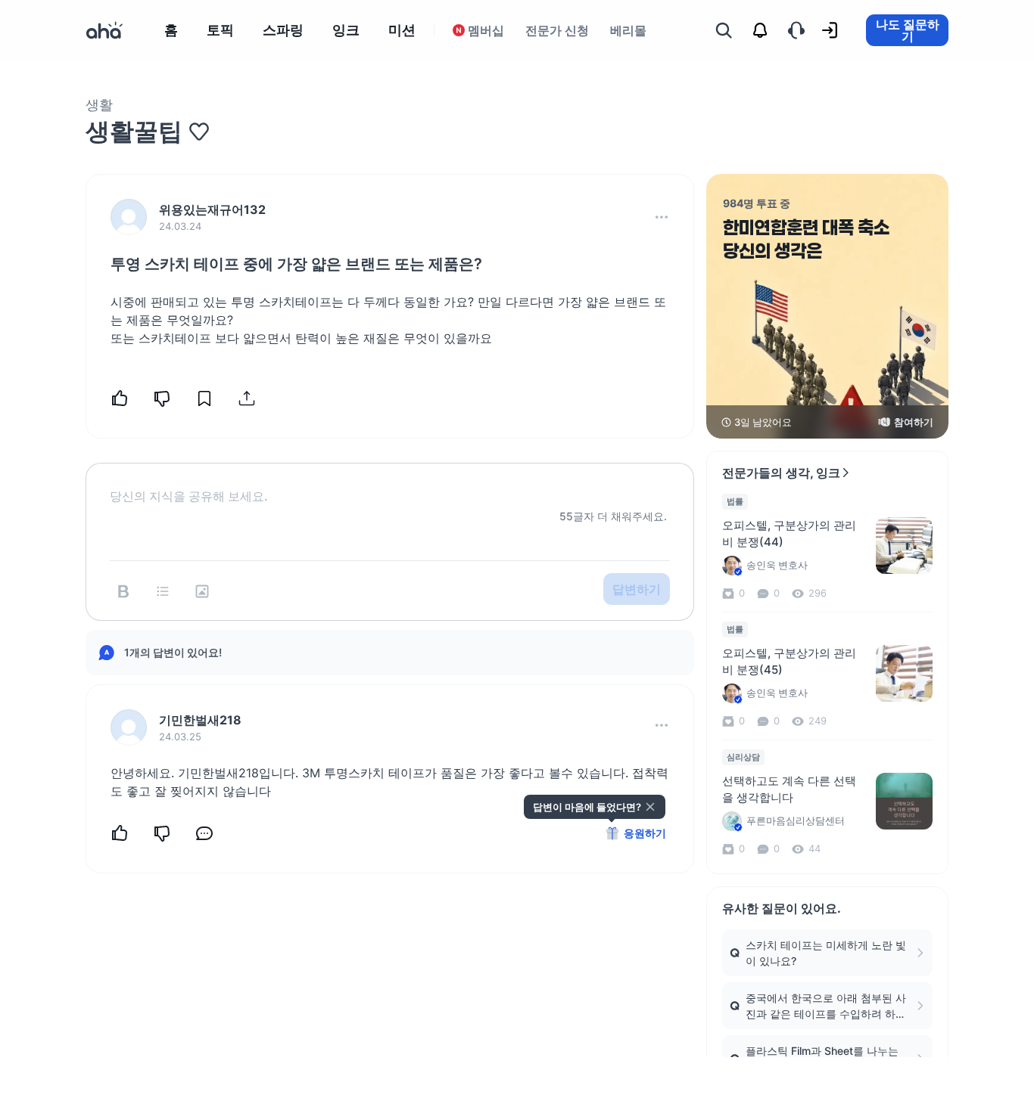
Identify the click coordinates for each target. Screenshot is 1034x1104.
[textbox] (390, 484)
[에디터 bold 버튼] (123, 591)
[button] (661, 217)
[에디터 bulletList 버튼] (162, 591)
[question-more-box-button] (661, 217)
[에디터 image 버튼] (202, 591)
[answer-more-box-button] (661, 725)
